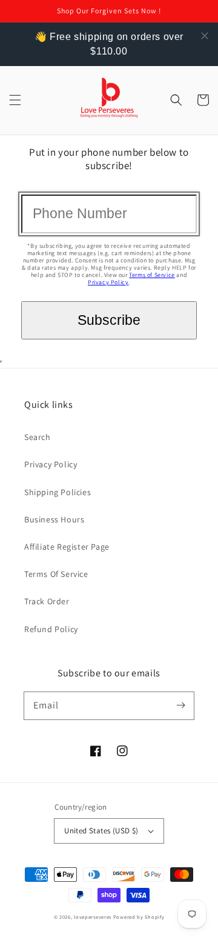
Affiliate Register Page (67, 546)
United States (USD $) (101, 830)
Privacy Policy (108, 282)
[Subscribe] (180, 705)
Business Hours (54, 519)
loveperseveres (92, 916)
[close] (205, 36)
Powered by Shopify (139, 916)
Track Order (47, 601)
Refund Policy (51, 629)
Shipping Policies (57, 492)
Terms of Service (152, 275)
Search (37, 437)
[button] (15, 100)
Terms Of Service (56, 573)
